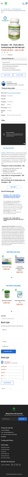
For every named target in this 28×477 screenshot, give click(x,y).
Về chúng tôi (3, 451)
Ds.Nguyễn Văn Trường (11, 83)
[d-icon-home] (1, 9)
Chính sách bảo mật (5, 455)
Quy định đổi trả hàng (5, 449)
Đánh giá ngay (7, 382)
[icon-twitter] (5, 52)
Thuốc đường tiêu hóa (16, 9)
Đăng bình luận (8, 351)
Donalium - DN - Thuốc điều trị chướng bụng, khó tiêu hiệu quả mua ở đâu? (13, 219)
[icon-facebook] (2, 52)
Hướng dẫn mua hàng (5, 447)
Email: (2, 432)
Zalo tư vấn (7, 75)
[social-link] (12, 465)
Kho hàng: (3, 434)
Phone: (2, 430)
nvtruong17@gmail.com (9, 432)
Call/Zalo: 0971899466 (5, 464)
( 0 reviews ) (10, 54)
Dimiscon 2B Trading (6, 266)
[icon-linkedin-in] (7, 52)
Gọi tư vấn (20, 75)
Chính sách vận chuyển (5, 457)
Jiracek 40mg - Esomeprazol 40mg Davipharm (20, 268)
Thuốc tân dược (6, 9)
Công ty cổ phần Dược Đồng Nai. (14, 92)
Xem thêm (13, 187)
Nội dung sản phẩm (8, 148)
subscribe (21, 418)
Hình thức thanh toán (5, 453)
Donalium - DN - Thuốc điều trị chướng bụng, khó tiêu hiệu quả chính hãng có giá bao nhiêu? (11, 196)
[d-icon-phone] (23, 4)
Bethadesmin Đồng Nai (7, 300)
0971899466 (6, 430)
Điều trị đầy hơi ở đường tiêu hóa (8, 318)
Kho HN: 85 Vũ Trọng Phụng (11, 434)
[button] (11, 277)
